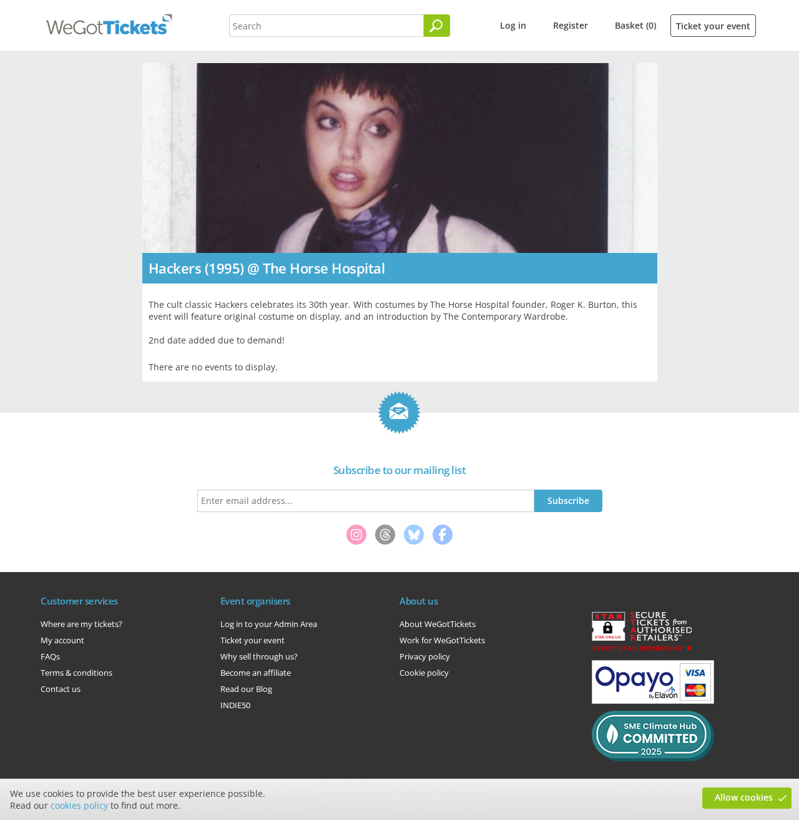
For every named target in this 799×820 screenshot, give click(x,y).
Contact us (61, 688)
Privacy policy (425, 656)
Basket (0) (635, 25)
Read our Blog (246, 688)
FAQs (50, 656)
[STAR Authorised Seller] (642, 650)
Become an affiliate (255, 672)
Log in (513, 25)
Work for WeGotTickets (442, 640)
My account (62, 640)
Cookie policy (424, 672)
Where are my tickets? (81, 624)
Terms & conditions (76, 672)
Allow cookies (744, 797)
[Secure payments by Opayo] (653, 700)
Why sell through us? (259, 656)
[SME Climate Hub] (653, 758)
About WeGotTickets (438, 624)
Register (570, 25)
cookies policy (79, 805)
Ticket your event (713, 26)
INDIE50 (235, 705)
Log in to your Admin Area (268, 624)
